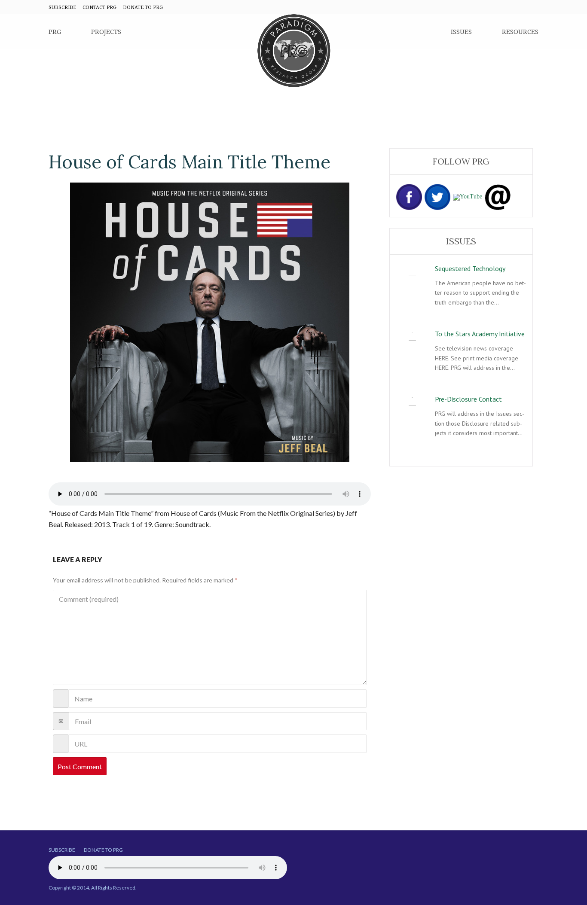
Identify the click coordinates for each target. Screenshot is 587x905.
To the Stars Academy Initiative (480, 333)
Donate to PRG (103, 850)
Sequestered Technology (470, 268)
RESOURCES (520, 31)
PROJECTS (106, 31)
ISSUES (461, 31)
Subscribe (62, 850)
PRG (55, 31)
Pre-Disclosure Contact (468, 399)
